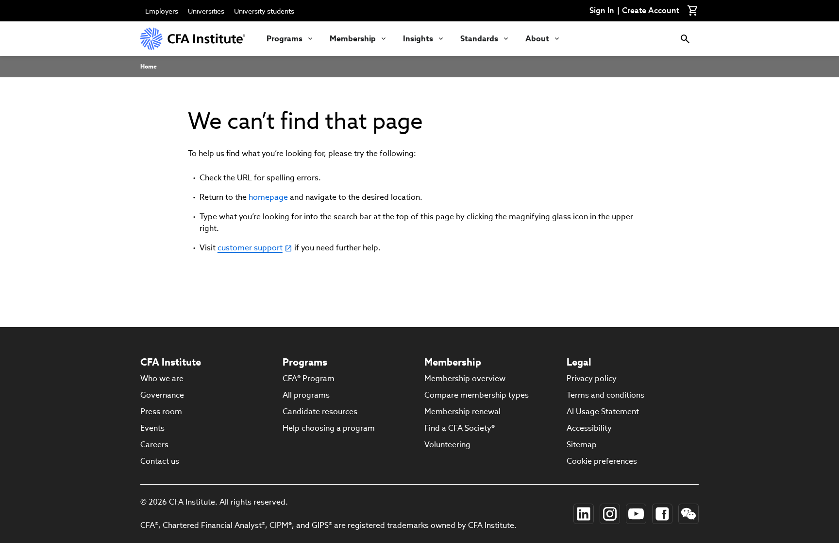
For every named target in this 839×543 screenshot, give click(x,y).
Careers (154, 444)
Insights (418, 39)
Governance (162, 395)
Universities (206, 11)
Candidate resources (320, 411)
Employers (161, 11)
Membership (353, 39)
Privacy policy (592, 378)
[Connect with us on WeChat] (688, 514)
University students (264, 11)
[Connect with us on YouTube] (636, 514)
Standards (479, 39)
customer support (250, 248)
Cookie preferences (602, 461)
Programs (284, 39)
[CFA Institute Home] (193, 38)
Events (152, 428)
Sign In (601, 11)
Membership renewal (462, 411)
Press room (161, 411)
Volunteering (447, 444)
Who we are (162, 378)
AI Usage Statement (603, 411)
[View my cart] (693, 11)
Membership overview (464, 378)
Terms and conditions (605, 395)
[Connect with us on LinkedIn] (583, 514)
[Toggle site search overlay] (685, 38)
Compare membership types (476, 395)
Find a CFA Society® (459, 428)
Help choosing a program (329, 428)
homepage (268, 197)
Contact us (159, 461)
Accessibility (589, 428)
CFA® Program (309, 378)
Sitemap (582, 444)
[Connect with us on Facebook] (662, 514)
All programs (306, 395)
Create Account (650, 11)
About (537, 39)
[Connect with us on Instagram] (610, 514)
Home (148, 66)
